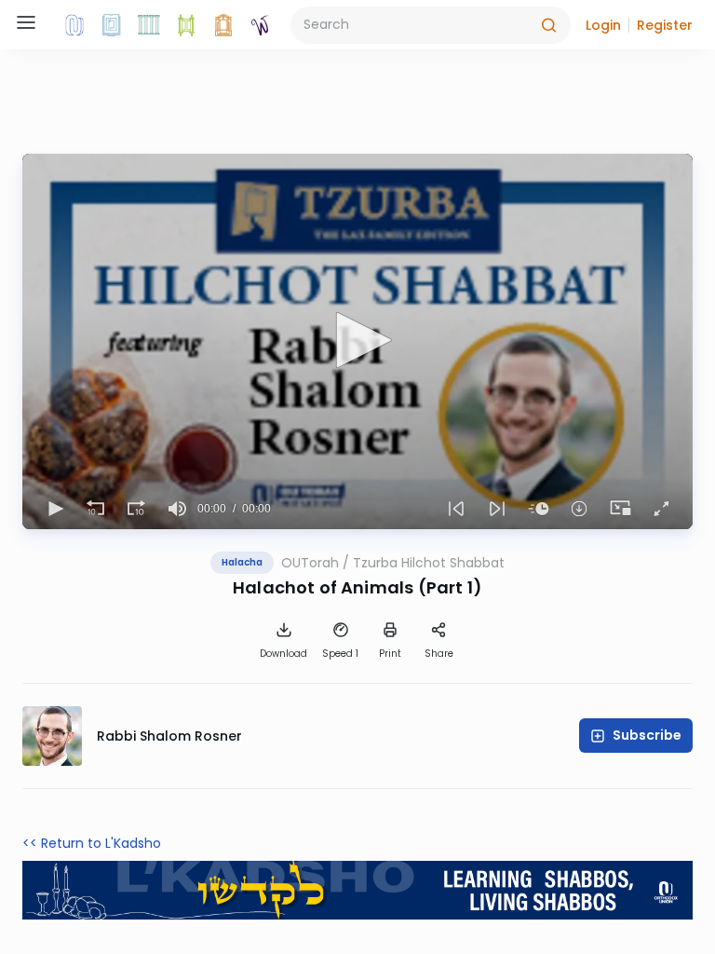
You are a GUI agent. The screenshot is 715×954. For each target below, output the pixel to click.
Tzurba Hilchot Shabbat (429, 562)
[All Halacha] (149, 25)
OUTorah (310, 562)
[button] (603, 25)
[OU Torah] (74, 25)
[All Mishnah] (112, 25)
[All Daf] (223, 25)
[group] (176, 508)
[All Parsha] (186, 25)
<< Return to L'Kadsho (91, 843)
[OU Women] (261, 25)
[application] (357, 341)
